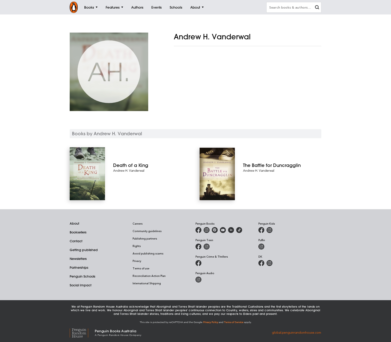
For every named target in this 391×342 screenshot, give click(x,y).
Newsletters (78, 259)
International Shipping (147, 283)
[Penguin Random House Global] (82, 332)
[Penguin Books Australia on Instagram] (207, 230)
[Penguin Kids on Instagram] (269, 230)
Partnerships (79, 268)
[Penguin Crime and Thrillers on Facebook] (198, 263)
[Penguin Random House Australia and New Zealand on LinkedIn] (231, 230)
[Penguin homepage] (74, 7)
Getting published (84, 250)
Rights (137, 246)
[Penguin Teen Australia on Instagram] (207, 246)
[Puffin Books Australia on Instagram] (261, 246)
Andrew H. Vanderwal (128, 170)
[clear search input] (317, 7)
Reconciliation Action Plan (149, 276)
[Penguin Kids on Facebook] (261, 230)
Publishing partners (145, 238)
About (74, 223)
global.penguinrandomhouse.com (296, 332)
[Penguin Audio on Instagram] (198, 280)
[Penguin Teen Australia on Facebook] (198, 246)
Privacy (137, 261)
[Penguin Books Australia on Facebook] (198, 230)
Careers (138, 223)
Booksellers (78, 232)
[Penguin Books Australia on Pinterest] (215, 230)
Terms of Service (233, 322)
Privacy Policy (210, 322)
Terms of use (141, 268)
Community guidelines (147, 231)
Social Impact (80, 285)
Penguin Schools (82, 276)
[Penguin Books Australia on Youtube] (223, 230)
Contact (76, 241)
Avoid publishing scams (148, 253)
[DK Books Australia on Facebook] (261, 263)
